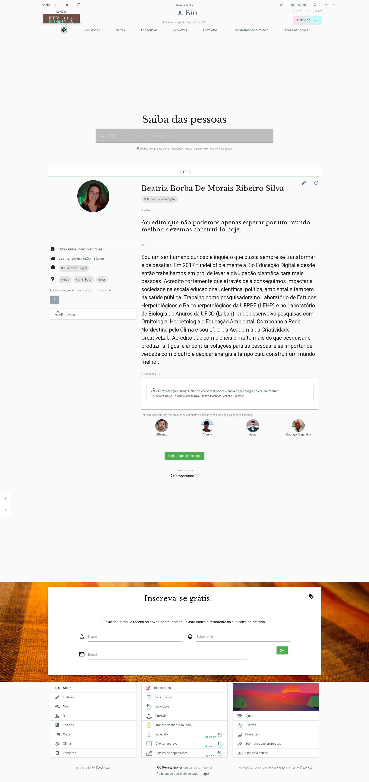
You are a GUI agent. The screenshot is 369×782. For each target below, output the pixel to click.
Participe (307, 20)
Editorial (68, 697)
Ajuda (298, 5)
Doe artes (252, 734)
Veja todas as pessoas (184, 456)
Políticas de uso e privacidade (177, 774)
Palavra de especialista (171, 753)
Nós (66, 706)
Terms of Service (301, 767)
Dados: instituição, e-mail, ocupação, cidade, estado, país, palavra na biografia (184, 149)
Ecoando (161, 734)
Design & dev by (92, 767)
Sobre (49, 5)
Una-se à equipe (256, 753)
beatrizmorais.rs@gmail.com (82, 258)
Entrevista (210, 30)
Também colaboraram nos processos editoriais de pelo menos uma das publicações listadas (196, 415)
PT (330, 5)
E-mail (92, 654)
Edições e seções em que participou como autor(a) (80, 290)
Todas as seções (296, 30)
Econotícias (149, 30)
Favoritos (69, 753)
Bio (143, 245)
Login (205, 774)
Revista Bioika (184, 5)
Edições (68, 725)
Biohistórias (91, 30)
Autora (185, 172)
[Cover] (275, 699)
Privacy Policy (277, 767)
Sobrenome (204, 637)
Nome (92, 637)
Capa (66, 734)
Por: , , (197, 396)
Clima (67, 743)
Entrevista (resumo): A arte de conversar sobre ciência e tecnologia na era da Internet (218, 391)
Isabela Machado (211, 396)
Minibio (145, 210)
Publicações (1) (150, 374)
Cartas (120, 30)
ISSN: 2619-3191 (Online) (307, 11)
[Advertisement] (184, 71)
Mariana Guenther (233, 396)
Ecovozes (180, 30)
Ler (281, 5)
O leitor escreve (166, 743)
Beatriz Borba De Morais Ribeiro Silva (178, 396)
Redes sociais (184, 470)
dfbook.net (101, 767)
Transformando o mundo (250, 30)
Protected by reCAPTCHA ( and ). (276, 767)
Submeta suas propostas (263, 743)
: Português (80, 249)
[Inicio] (64, 30)
